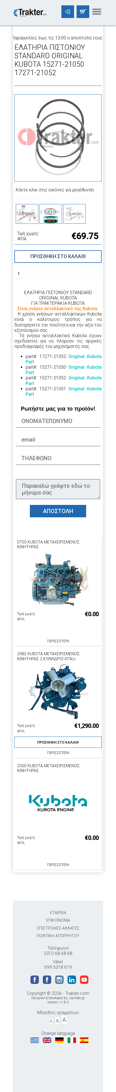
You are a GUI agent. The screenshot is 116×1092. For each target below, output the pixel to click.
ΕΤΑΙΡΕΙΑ (58, 912)
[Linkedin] (72, 982)
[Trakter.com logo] (30, 12)
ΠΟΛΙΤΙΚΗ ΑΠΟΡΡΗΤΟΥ (58, 936)
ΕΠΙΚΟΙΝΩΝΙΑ (58, 920)
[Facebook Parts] (47, 982)
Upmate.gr (77, 998)
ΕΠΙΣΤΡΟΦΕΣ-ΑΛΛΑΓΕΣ (58, 928)
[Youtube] (84, 982)
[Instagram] (60, 982)
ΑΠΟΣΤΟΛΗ (58, 511)
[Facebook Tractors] (35, 982)
